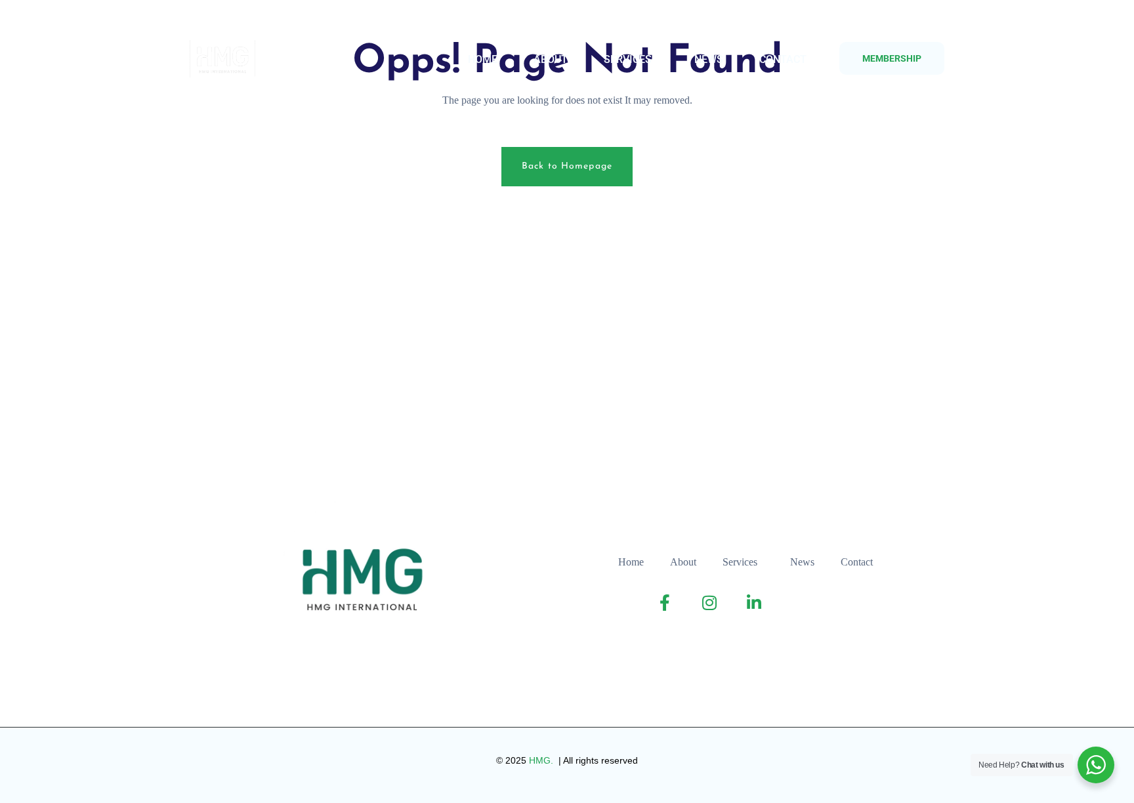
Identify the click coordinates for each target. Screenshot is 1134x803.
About (551, 59)
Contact (783, 59)
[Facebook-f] (204, 20)
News (708, 59)
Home (482, 59)
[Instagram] (231, 20)
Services (628, 59)
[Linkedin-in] (257, 20)
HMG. (542, 760)
